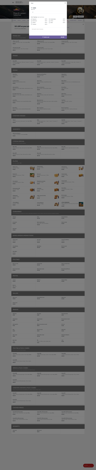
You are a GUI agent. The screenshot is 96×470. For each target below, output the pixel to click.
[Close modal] (65, 3)
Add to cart (54, 37)
